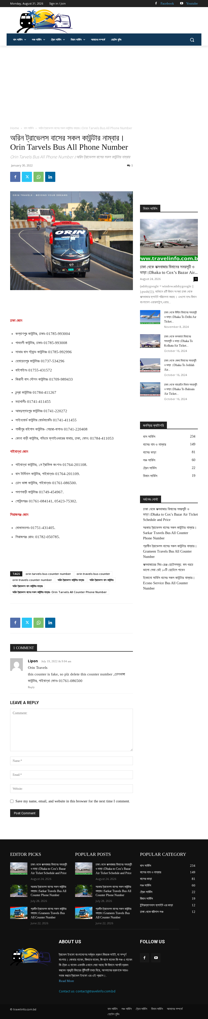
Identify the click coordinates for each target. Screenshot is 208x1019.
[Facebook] (156, 4)
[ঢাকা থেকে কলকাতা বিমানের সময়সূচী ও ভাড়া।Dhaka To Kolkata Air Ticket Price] (150, 341)
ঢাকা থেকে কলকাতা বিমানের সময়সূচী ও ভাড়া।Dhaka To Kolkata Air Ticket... (178, 341)
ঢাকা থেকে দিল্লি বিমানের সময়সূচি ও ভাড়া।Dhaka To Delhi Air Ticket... (180, 317)
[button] (192, 40)
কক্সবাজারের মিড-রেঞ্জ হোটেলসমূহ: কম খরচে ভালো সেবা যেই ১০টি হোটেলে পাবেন (168, 567)
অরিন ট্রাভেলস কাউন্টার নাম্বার (71, 580)
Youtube (192, 3)
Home (14, 128)
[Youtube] (181, 4)
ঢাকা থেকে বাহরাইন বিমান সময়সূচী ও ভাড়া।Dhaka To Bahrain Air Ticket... (180, 389)
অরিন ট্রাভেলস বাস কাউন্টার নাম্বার (27, 586)
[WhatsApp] (38, 177)
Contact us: (67, 991)
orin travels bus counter (93, 574)
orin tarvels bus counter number (48, 574)
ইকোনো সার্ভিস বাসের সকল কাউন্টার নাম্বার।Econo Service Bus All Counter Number (169, 583)
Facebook (167, 3)
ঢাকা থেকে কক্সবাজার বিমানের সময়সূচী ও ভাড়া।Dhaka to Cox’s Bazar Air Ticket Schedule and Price (170, 514)
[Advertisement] (138, 21)
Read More (66, 981)
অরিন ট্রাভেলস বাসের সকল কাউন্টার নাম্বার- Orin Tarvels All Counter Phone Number (59, 592)
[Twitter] (27, 177)
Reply (31, 687)
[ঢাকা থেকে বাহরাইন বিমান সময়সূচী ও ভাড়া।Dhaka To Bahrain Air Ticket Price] (150, 389)
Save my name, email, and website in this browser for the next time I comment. (72, 801)
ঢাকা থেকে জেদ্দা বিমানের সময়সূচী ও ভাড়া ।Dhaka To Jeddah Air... (180, 365)
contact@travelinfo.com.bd (95, 991)
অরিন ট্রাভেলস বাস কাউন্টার (101, 580)
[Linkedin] (50, 177)
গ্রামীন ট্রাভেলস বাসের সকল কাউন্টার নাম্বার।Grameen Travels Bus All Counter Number (170, 551)
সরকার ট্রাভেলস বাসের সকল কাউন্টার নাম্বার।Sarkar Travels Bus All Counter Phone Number (170, 533)
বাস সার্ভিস (29, 128)
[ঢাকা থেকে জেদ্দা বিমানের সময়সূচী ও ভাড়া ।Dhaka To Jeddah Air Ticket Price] (150, 365)
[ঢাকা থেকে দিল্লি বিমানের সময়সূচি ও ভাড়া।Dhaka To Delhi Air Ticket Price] (150, 317)
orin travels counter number (32, 580)
